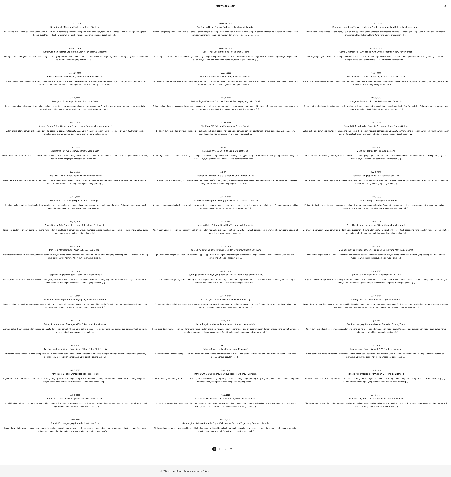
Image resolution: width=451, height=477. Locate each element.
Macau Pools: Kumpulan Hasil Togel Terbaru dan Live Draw (376, 76)
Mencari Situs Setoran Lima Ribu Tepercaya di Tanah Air (225, 225)
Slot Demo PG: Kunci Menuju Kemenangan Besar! (75, 151)
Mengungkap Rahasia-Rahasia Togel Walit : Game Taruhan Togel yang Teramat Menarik (225, 423)
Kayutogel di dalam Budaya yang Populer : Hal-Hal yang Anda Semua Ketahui (225, 274)
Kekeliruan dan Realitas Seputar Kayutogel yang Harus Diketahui (75, 52)
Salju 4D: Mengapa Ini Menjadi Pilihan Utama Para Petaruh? (376, 225)
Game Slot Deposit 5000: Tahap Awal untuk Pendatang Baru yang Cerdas (375, 52)
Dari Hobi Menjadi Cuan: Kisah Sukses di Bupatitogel (75, 250)
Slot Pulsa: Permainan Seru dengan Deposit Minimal (225, 76)
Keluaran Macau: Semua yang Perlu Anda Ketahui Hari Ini (75, 76)
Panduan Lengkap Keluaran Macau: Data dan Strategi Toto (376, 324)
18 (231, 449)
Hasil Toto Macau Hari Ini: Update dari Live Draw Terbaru (75, 398)
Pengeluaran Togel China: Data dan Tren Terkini (75, 374)
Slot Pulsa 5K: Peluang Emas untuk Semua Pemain (225, 126)
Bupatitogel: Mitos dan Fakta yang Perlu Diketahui (75, 27)
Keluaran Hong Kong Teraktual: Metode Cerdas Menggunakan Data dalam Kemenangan (375, 27)
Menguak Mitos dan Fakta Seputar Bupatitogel (225, 151)
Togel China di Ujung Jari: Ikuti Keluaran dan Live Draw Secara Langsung (225, 250)
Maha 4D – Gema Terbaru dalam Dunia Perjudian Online (75, 175)
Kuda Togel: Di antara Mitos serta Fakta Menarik (225, 52)
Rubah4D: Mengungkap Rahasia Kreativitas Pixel (75, 423)
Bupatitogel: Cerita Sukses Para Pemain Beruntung (225, 299)
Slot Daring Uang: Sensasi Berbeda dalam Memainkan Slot (225, 27)
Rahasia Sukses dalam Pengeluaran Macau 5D (225, 349)
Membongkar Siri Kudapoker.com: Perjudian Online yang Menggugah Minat (376, 250)
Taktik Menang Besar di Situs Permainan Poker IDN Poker (375, 398)
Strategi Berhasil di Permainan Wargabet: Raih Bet (376, 299)
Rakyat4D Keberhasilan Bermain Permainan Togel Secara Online (376, 126)
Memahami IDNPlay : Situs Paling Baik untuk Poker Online (225, 175)
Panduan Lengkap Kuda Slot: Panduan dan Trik (376, 175)
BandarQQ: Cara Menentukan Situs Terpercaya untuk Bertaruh (225, 374)
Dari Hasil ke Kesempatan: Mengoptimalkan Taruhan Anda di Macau (225, 200)
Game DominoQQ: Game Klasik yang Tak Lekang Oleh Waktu (75, 225)
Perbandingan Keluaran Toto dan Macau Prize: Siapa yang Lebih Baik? (225, 101)
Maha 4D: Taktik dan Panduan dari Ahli (376, 151)
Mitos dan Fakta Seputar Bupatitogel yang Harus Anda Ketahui (75, 299)
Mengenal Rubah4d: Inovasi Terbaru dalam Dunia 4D (376, 101)
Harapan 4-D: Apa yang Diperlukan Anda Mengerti (75, 200)
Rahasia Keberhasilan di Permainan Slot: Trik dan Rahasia (376, 374)
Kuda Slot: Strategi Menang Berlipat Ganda (376, 200)
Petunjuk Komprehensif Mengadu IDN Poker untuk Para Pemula (75, 324)
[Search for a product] (444, 5)
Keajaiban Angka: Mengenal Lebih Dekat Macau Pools (75, 274)
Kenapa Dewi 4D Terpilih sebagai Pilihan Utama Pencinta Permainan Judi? (75, 126)
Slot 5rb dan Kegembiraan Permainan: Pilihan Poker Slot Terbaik (75, 349)
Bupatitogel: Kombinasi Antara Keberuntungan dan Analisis (225, 324)
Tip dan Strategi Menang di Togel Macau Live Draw (375, 274)
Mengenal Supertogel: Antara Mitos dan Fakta (75, 101)
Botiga (206, 471)
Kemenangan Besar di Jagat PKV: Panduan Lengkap (376, 349)
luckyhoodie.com (225, 5)
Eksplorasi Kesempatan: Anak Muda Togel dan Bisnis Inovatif (225, 398)
